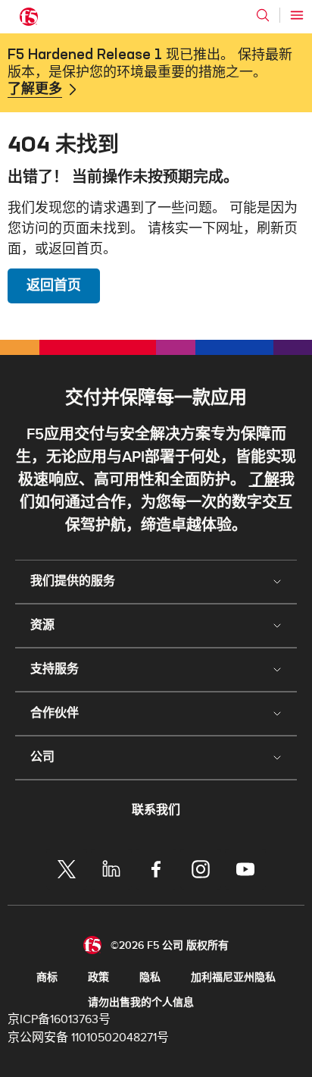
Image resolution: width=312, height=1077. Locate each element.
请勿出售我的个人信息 (141, 1002)
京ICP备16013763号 (59, 1019)
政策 (98, 977)
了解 (264, 480)
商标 (47, 977)
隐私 (150, 977)
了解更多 (35, 89)
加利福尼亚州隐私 (233, 977)
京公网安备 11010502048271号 (88, 1037)
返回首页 (54, 286)
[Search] (262, 15)
